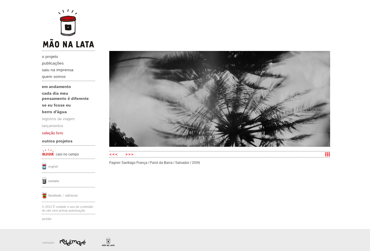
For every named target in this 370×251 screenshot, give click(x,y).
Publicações (53, 63)
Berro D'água (54, 111)
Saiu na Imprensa (57, 69)
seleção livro (52, 133)
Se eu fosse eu (56, 105)
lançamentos (52, 126)
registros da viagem (58, 119)
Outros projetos (57, 141)
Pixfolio (46, 219)
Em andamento (56, 86)
